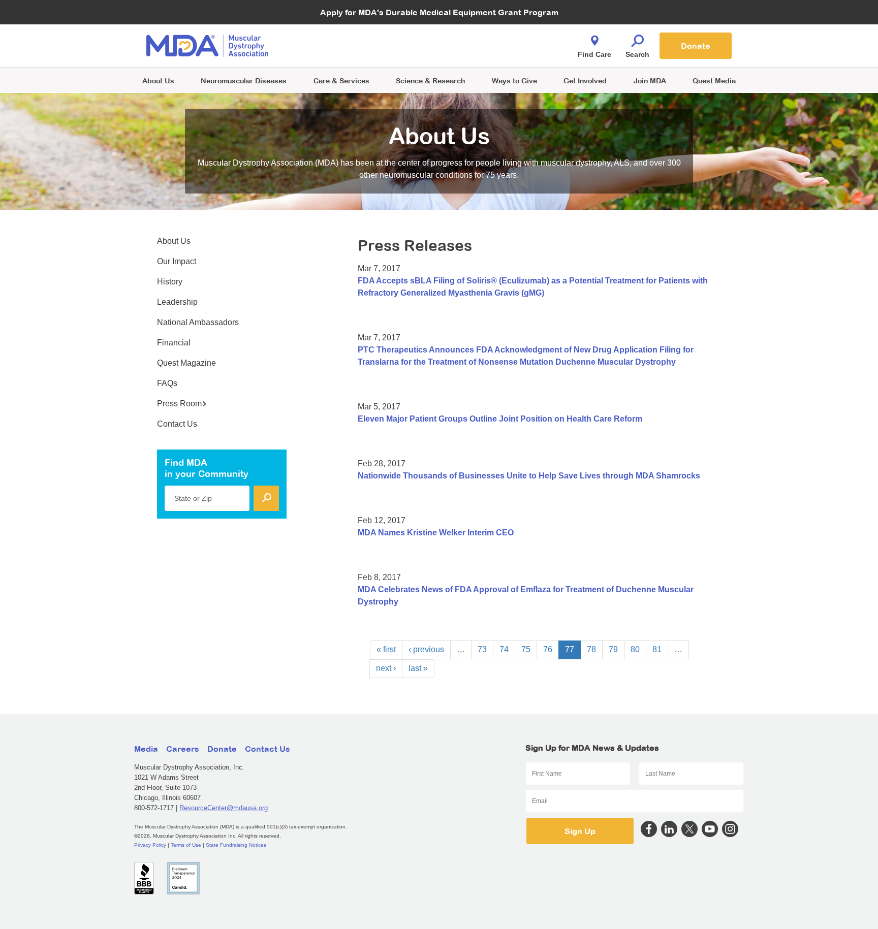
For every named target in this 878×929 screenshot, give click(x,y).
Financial (174, 342)
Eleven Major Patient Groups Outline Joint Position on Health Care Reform (500, 418)
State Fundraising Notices (236, 845)
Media (146, 748)
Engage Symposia (337, 29)
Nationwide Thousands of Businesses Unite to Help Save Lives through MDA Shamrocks (529, 475)
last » (418, 668)
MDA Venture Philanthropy (489, 33)
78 (591, 649)
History (169, 281)
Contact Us (177, 424)
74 (504, 649)
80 (635, 649)
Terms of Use (186, 845)
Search (637, 54)
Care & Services (341, 80)
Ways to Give (514, 80)
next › (386, 668)
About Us (158, 80)
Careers (182, 748)
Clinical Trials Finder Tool (347, 33)
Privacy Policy (150, 845)
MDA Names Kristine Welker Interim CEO (436, 532)
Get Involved (585, 80)
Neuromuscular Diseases (244, 80)
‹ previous (426, 649)
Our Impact (176, 261)
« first (386, 649)
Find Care (594, 54)
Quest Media (714, 80)
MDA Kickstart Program (485, 51)
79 (613, 649)
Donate (695, 45)
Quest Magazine (186, 363)
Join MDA (650, 80)
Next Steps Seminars (341, 46)
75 (525, 649)
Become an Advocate (341, 25)
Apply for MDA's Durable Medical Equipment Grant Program (439, 12)
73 (482, 649)
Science (430, 80)
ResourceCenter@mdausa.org (223, 808)
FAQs (167, 383)
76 (547, 649)
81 (657, 649)
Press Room (179, 403)
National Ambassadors (198, 322)
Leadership (177, 302)
